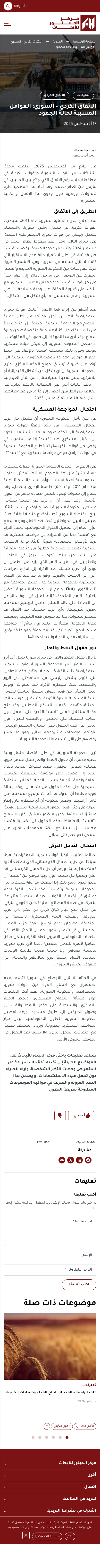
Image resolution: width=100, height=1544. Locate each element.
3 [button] (53, 1437)
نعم (70, 1536)
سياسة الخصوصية (47, 1536)
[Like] (81, 1115)
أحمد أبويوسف (84, 156)
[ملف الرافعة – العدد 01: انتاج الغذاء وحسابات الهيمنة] (50, 1346)
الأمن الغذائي (85, 1426)
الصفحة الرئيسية (84, 42)
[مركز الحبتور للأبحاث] (72, 23)
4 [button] (46, 1437)
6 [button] (33, 1437)
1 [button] (67, 1437)
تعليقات (83, 95)
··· (47, 1426)
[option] (50, 1372)
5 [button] (39, 1437)
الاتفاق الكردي (54, 95)
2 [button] (60, 1437)
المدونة (58, 42)
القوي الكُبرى (61, 1426)
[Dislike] (60, 1115)
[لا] (26, 1535)
